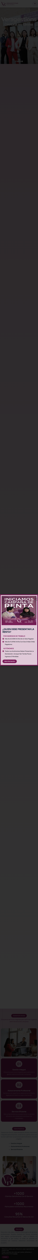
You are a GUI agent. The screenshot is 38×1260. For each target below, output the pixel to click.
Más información (9, 661)
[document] (19, 630)
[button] (36, 599)
